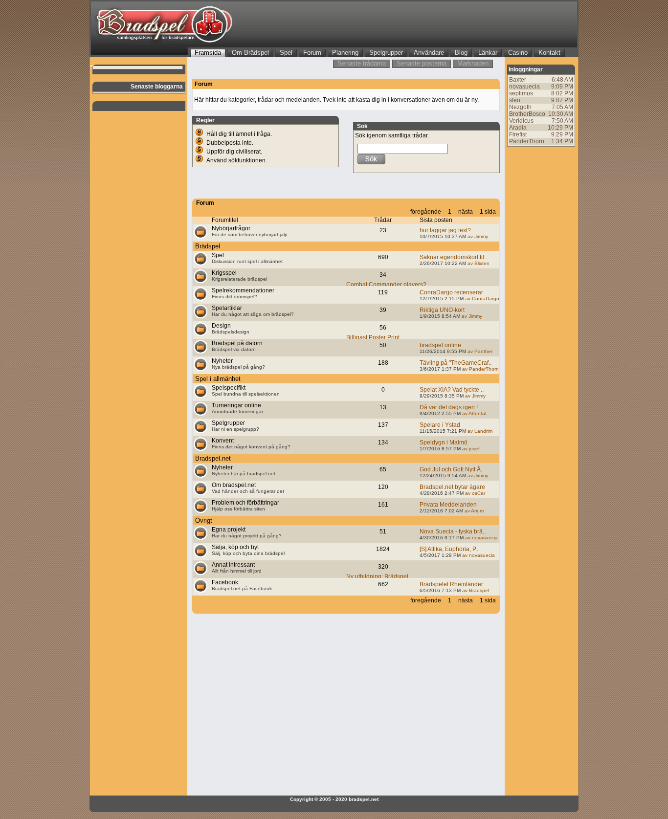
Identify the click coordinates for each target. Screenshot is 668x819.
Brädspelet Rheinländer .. (454, 584)
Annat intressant (233, 564)
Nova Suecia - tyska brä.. (453, 531)
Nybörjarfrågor (231, 228)
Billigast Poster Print (373, 337)
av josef (470, 448)
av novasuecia (481, 537)
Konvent (223, 440)
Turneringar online (236, 405)
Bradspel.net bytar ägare (452, 487)
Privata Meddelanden (448, 504)
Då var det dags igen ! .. (451, 407)
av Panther (479, 351)
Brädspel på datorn (237, 343)
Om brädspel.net (234, 485)
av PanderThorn (480, 369)
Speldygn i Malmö (444, 442)
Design (221, 325)
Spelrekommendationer (243, 290)
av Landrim (479, 431)
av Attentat (474, 413)
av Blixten (478, 263)
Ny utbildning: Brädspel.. (378, 576)
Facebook (225, 582)
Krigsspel (224, 272)
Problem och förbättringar (245, 502)
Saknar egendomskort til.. (453, 257)
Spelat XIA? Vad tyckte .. (452, 389)
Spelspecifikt (228, 387)
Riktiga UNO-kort (442, 310)
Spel (218, 255)
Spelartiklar (227, 308)
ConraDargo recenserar (451, 292)
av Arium (473, 510)
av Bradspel (475, 590)
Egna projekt (228, 529)
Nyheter (222, 360)
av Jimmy (477, 236)
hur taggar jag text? (445, 230)
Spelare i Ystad (440, 424)
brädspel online (440, 345)
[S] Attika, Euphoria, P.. (449, 549)
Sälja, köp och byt (235, 547)
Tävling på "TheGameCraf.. (455, 362)
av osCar (474, 493)
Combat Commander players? (386, 284)
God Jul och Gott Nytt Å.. (452, 469)
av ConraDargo (481, 298)
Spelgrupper (228, 423)
